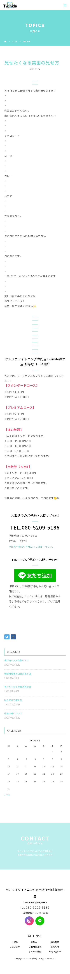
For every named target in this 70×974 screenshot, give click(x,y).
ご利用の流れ (35, 946)
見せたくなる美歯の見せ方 (17, 686)
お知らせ (55, 946)
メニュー (35, 941)
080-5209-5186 (38, 907)
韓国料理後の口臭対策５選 (17, 673)
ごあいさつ (15, 946)
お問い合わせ (55, 951)
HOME (15, 941)
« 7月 (7, 794)
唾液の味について (13, 713)
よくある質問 (35, 951)
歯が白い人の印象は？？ (16, 660)
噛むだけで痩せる (13, 700)
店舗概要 (55, 941)
